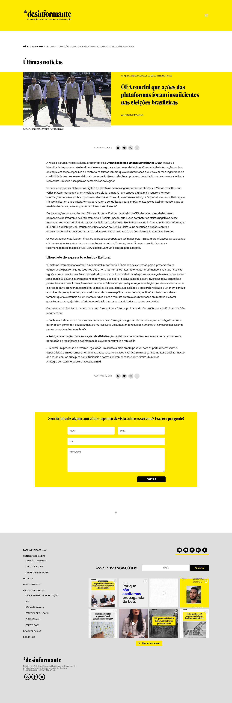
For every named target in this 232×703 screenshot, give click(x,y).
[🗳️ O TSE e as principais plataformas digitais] (103, 592)
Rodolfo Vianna (134, 115)
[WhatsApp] (131, 148)
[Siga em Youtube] (185, 550)
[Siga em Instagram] (179, 550)
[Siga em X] (192, 550)
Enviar (151, 479)
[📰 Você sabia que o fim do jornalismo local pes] (133, 623)
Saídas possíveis (35, 567)
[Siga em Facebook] (204, 550)
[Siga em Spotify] (198, 550)
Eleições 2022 (153, 76)
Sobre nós (29, 637)
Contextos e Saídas (34, 556)
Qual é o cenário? (36, 561)
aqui (98, 361)
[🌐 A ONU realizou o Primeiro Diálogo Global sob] (163, 623)
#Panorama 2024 (35, 607)
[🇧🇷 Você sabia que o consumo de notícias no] (103, 623)
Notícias (167, 76)
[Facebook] (118, 148)
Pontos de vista (32, 584)
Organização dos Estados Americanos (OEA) (134, 162)
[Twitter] (124, 148)
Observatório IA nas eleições (42, 595)
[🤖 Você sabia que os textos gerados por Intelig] (194, 623)
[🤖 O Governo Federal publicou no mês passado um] (194, 592)
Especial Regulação (37, 613)
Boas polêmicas (32, 631)
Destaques (139, 76)
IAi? (27, 601)
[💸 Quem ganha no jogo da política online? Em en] (163, 592)
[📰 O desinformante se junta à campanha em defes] (133, 592)
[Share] (137, 148)
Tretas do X (32, 625)
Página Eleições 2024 (34, 550)
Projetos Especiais (34, 590)
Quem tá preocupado (37, 573)
